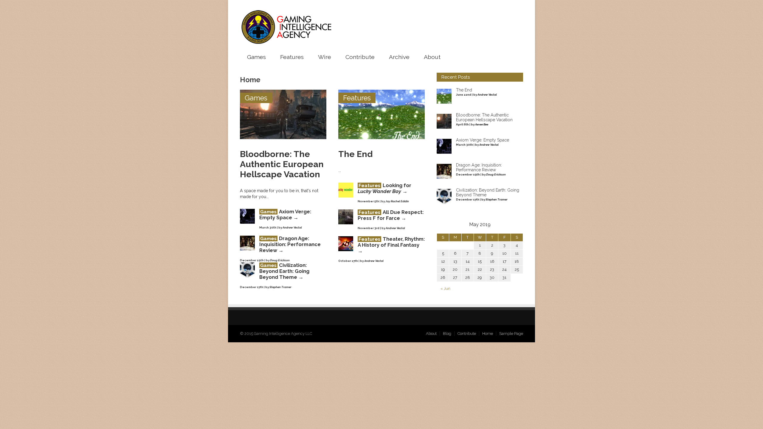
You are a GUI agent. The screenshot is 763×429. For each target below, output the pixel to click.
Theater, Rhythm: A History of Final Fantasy (391, 242)
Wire (324, 57)
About (432, 57)
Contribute (360, 57)
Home (487, 333)
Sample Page (511, 333)
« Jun (445, 288)
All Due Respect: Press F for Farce (391, 215)
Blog (447, 333)
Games (256, 57)
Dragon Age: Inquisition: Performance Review (290, 244)
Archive (399, 57)
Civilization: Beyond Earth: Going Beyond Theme (284, 271)
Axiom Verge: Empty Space (285, 214)
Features (292, 57)
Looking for (384, 188)
